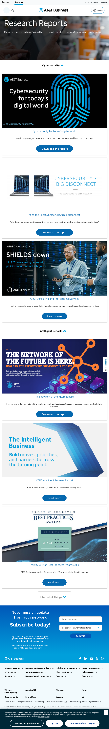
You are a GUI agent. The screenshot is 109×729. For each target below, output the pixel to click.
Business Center (12, 697)
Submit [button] (80, 636)
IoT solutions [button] (10, 672)
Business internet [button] (12, 668)
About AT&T (30, 690)
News (84, 690)
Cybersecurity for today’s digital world (54, 131)
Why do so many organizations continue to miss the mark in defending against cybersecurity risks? (54, 222)
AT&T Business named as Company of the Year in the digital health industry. (54, 572)
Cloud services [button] (62, 672)
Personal (6, 2)
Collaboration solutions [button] (66, 668)
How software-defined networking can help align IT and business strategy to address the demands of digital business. (54, 405)
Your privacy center (24, 701)
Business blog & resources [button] (37, 676)
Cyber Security (94, 701)
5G (83, 697)
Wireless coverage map (11, 691)
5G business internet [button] (34, 672)
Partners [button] (86, 676)
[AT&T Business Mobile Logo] (53, 10)
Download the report (54, 148)
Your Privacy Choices (55, 701)
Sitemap (60, 690)
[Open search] (13, 10)
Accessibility (39, 701)
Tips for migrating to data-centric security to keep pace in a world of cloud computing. (54, 138)
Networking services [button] (91, 668)
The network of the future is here (54, 396)
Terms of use (9, 701)
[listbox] (80, 628)
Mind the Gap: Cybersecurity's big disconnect (54, 215)
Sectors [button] (59, 676)
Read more (54, 498)
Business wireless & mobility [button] (38, 668)
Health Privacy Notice (78, 701)
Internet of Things (51, 597)
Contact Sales (91, 2)
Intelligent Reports (50, 331)
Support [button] (8, 676)
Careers (59, 697)
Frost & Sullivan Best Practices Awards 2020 (54, 565)
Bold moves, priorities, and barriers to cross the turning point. (54, 487)
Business (18, 2)
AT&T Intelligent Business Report (54, 480)
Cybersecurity (51, 65)
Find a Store (30, 697)
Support (103, 2)
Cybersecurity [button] (88, 672)
